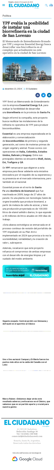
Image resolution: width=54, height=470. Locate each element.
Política (7, 15)
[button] (4, 5)
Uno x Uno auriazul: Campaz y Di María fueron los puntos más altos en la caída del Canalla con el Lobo (26, 362)
